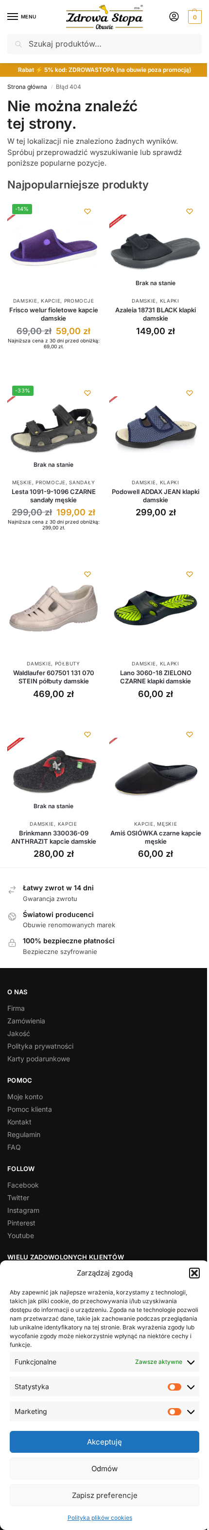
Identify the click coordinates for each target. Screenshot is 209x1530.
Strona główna (27, 86)
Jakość (18, 1033)
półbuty (67, 663)
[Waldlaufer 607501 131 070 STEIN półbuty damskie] (53, 608)
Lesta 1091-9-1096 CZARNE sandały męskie (54, 496)
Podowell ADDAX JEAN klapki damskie (155, 496)
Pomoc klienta (29, 1109)
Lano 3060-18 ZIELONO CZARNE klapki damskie (156, 677)
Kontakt (19, 1122)
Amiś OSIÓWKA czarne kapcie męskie (155, 837)
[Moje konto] (174, 17)
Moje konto (25, 1096)
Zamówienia (26, 1021)
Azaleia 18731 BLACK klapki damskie (155, 314)
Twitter (18, 1197)
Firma (16, 1008)
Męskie (22, 482)
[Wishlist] (87, 211)
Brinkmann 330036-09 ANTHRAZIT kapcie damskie (53, 837)
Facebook (23, 1185)
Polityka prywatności (40, 1046)
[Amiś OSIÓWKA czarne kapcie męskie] (155, 768)
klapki (169, 301)
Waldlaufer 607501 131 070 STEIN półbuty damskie (53, 677)
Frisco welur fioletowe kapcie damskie (53, 314)
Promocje (79, 301)
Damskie (25, 301)
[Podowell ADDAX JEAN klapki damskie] (155, 427)
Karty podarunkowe (38, 1058)
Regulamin (23, 1134)
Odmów (104, 1468)
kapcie (50, 301)
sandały (82, 482)
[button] (194, 1273)
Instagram (23, 1210)
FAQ (14, 1147)
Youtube (20, 1235)
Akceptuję (104, 1441)
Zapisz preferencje (105, 1495)
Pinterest (21, 1223)
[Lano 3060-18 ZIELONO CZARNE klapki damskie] (155, 608)
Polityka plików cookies (100, 1517)
